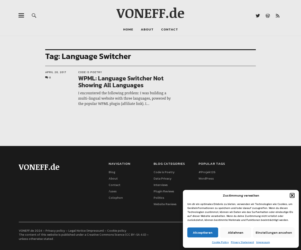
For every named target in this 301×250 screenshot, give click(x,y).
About (147, 29)
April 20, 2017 (55, 72)
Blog (112, 172)
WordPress (206, 178)
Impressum (263, 242)
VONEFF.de (150, 13)
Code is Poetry (90, 72)
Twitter (258, 15)
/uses (113, 191)
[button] (292, 195)
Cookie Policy (220, 242)
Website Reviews (165, 204)
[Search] (34, 15)
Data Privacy (162, 178)
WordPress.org (268, 15)
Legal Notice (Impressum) (86, 230)
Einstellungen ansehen (274, 232)
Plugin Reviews (164, 191)
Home (128, 29)
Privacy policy (55, 230)
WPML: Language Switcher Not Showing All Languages (121, 82)
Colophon (116, 197)
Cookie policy (116, 230)
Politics (159, 197)
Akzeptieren (202, 232)
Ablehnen (235, 232)
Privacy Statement (242, 242)
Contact (169, 29)
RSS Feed (278, 15)
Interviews (161, 185)
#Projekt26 (207, 172)
